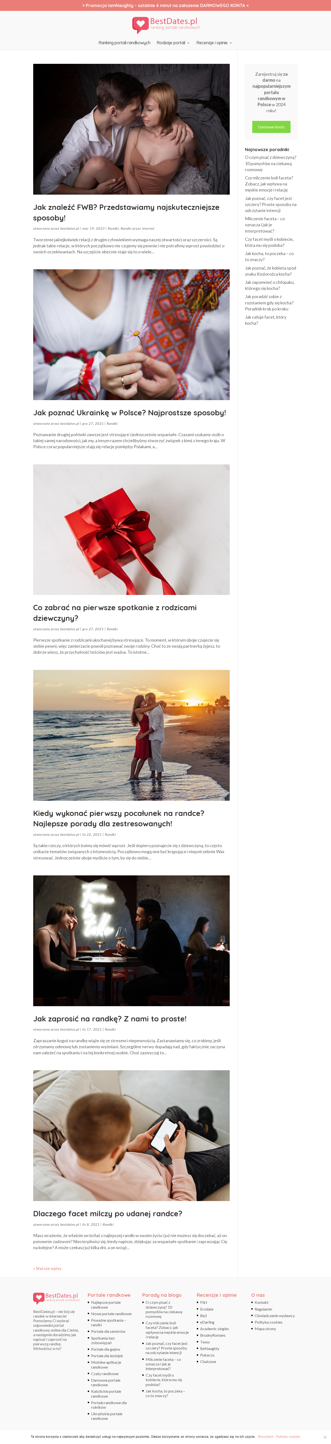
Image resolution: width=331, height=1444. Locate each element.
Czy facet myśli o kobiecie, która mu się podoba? (164, 1379)
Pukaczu (207, 1355)
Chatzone (208, 1361)
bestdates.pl (69, 228)
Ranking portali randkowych (124, 43)
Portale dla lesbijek (107, 1355)
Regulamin (263, 1309)
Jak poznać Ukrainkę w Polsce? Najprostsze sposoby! (129, 412)
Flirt (203, 1302)
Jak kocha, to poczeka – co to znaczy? (165, 1393)
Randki (113, 228)
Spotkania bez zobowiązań (103, 1340)
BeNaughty (209, 1348)
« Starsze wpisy (47, 1268)
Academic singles (214, 1328)
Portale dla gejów (105, 1349)
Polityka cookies (269, 1322)
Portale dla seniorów (108, 1331)
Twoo (205, 1342)
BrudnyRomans (213, 1335)
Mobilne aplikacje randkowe (106, 1364)
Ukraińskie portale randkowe (106, 1416)
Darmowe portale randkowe (105, 1382)
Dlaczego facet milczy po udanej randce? (107, 1213)
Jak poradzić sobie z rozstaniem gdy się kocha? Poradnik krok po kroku (269, 302)
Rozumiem (266, 1436)
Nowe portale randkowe (111, 1313)
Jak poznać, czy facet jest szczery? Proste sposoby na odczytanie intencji (271, 204)
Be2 (203, 1315)
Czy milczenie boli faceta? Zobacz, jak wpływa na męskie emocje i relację (269, 183)
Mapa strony (265, 1328)
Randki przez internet (138, 228)
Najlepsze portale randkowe (106, 1304)
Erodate (206, 1309)
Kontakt (261, 1302)
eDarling (207, 1322)
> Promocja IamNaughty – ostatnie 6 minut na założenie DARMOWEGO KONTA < (165, 5)
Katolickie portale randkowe (106, 1393)
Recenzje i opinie (212, 43)
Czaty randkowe (104, 1373)
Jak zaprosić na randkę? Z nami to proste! (110, 1018)
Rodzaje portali (171, 43)
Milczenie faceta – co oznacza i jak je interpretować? (265, 224)
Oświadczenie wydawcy (275, 1315)
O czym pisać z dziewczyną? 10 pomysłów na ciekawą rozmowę (270, 163)
